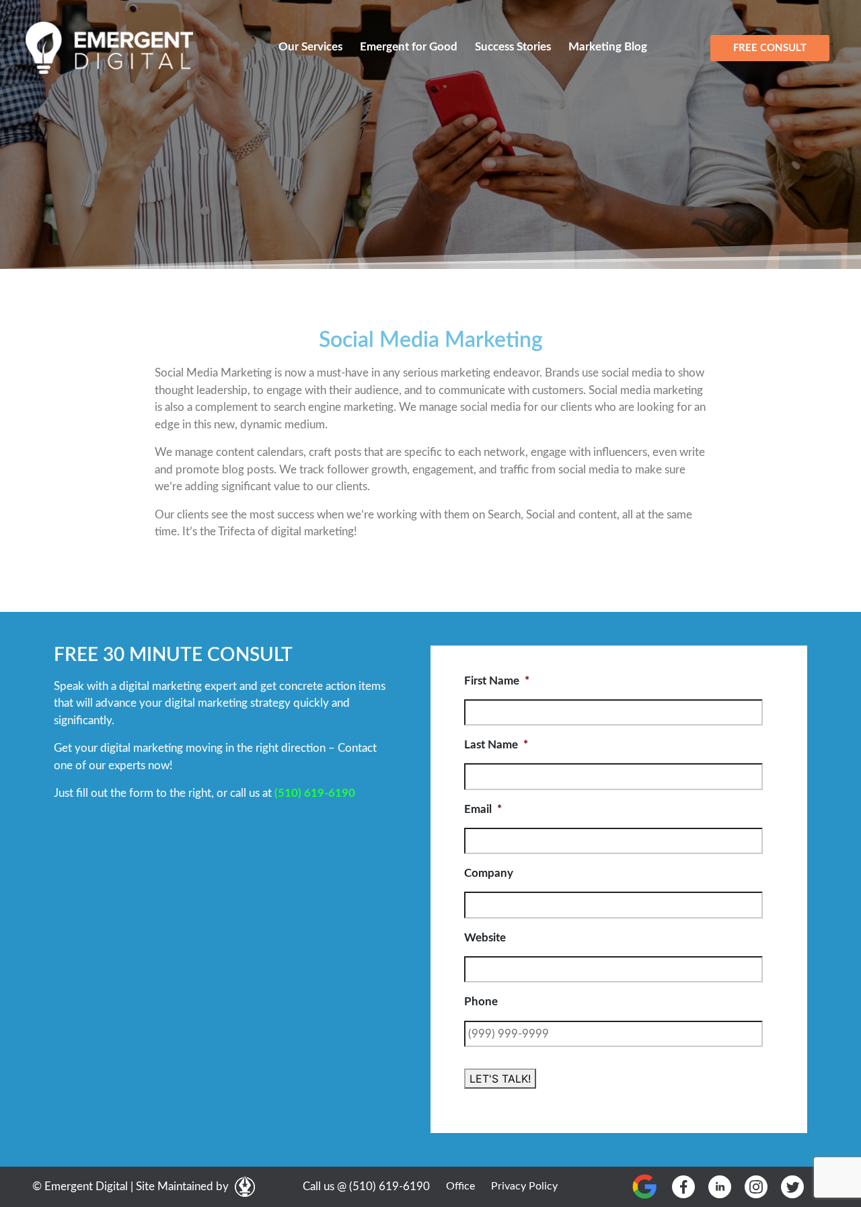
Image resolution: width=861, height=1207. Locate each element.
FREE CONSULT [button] (770, 48)
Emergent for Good (408, 46)
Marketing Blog (607, 46)
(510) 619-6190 (314, 793)
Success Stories (513, 46)
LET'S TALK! (500, 1078)
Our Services (310, 46)
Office (460, 1186)
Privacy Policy (524, 1186)
